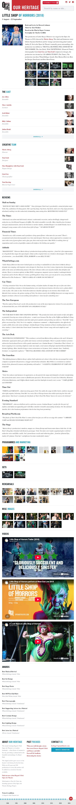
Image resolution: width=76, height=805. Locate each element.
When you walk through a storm (36, 746)
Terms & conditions (8, 793)
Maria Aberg (48, 39)
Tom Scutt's (52, 52)
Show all (37, 136)
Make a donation (63, 750)
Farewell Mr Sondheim (34, 753)
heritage (26, 7)
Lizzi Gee (41, 52)
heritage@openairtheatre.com (60, 746)
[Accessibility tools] (51, 2)
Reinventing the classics (34, 756)
